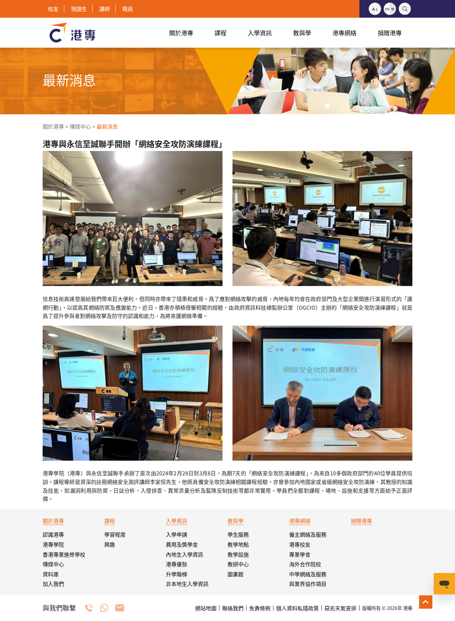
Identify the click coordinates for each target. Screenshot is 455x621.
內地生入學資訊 (184, 554)
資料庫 (51, 574)
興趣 (109, 544)
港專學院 (53, 544)
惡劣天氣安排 (340, 608)
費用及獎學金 (182, 544)
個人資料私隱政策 (297, 608)
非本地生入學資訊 (187, 584)
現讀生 (79, 9)
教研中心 (238, 564)
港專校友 (299, 544)
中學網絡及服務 (307, 574)
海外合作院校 (305, 564)
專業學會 (299, 554)
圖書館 (235, 574)
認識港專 (53, 534)
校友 (53, 9)
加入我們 (53, 584)
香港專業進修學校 (64, 554)
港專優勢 (176, 564)
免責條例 (259, 608)
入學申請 (176, 534)
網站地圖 (206, 608)
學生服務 (238, 534)
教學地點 (238, 544)
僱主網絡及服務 (307, 534)
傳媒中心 (80, 126)
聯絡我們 (232, 608)
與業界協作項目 (307, 584)
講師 (104, 9)
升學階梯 (176, 574)
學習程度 (115, 534)
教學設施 (238, 554)
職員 (127, 9)
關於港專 (53, 126)
